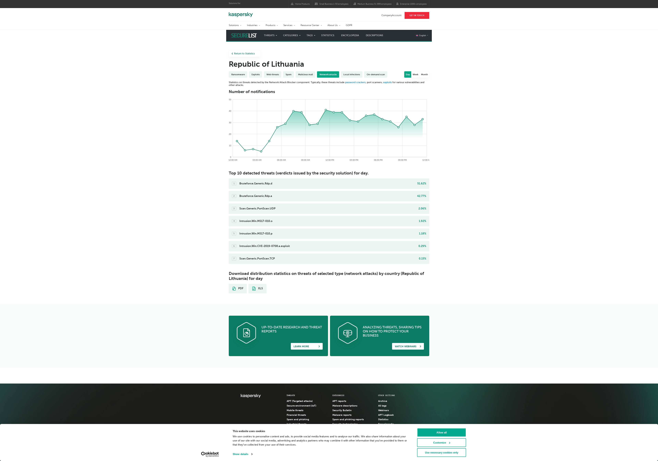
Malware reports (341, 415)
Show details (240, 454)
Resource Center (310, 25)
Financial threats (296, 415)
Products (270, 25)
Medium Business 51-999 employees (374, 4)
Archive (382, 401)
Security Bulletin (342, 410)
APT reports (339, 401)
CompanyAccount (391, 15)
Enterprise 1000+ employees (413, 4)
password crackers (355, 82)
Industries (252, 25)
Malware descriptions (344, 405)
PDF (240, 288)
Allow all (441, 432)
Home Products (302, 4)
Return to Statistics (244, 53)
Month (424, 74)
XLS (260, 288)
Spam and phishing (298, 419)
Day (408, 74)
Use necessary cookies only (441, 452)
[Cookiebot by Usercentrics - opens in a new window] (210, 454)
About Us (332, 25)
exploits (387, 82)
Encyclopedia (350, 35)
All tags (382, 405)
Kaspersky (241, 13)
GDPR (349, 25)
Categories (338, 395)
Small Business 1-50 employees (333, 4)
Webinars (383, 410)
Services (287, 25)
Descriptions (374, 35)
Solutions (234, 25)
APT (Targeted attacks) (300, 401)
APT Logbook (386, 415)
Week (415, 74)
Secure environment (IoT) (301, 405)
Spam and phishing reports (348, 419)
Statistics (327, 35)
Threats (291, 395)
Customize (439, 442)
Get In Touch (417, 15)
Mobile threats (295, 410)
